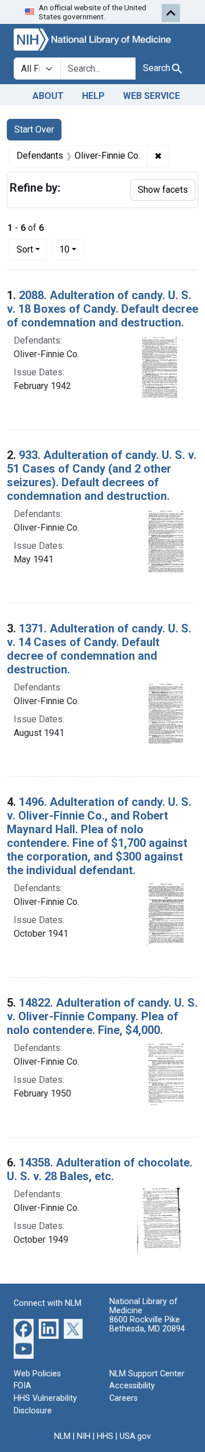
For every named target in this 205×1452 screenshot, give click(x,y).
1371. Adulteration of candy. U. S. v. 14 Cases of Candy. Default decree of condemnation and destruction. (99, 649)
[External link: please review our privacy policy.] (24, 1327)
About (48, 95)
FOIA (22, 1386)
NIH (84, 1436)
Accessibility (132, 1386)
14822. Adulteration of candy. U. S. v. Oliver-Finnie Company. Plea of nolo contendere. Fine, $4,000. (102, 1016)
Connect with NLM (47, 1303)
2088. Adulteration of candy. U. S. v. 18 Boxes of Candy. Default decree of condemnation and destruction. (102, 308)
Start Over (34, 129)
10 (71, 249)
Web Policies (37, 1374)
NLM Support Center (146, 1374)
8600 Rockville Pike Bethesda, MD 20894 (147, 1324)
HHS (105, 1436)
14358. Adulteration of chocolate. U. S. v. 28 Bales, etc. (99, 1169)
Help (93, 95)
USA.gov (135, 1436)
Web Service (151, 95)
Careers (123, 1398)
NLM (62, 1436)
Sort (25, 249)
